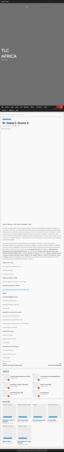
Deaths (16, 26)
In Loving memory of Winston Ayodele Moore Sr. (36, 296)
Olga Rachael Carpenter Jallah (5, 312)
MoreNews (37, 369)
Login (17, 29)
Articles (7, 26)
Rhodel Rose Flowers (6, 360)
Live (61, 26)
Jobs (21, 26)
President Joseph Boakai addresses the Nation (5, 296)
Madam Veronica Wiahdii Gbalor (55, 283)
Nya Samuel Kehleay (36, 312)
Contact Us (11, 29)
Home (2, 26)
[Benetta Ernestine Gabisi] (24, 330)
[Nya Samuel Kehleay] (55, 330)
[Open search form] (54, 27)
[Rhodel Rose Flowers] (9, 351)
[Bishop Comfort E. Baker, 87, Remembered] (9, 330)
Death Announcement (7, 38)
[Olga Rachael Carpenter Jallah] (39, 330)
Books (12, 26)
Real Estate (38, 26)
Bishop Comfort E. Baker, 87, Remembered (5, 304)
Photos (32, 26)
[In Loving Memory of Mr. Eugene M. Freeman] (24, 351)
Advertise (4, 29)
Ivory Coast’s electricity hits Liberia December (12, 283)
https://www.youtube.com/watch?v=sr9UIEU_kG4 (15, 208)
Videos (45, 26)
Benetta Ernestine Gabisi (36, 304)
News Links (26, 26)
